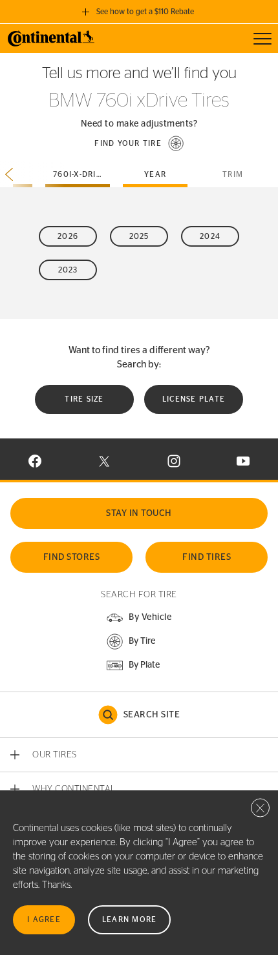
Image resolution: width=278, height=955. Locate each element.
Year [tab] (155, 174)
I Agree (44, 919)
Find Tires (206, 557)
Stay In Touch (139, 513)
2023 (68, 270)
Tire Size (84, 399)
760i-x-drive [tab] (80, 174)
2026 (68, 236)
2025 (139, 236)
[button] (139, 143)
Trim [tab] (232, 174)
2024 (210, 236)
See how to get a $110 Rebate (145, 11)
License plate (193, 399)
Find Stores (71, 557)
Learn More (129, 919)
